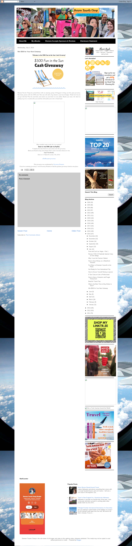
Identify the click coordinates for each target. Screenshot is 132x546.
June (90, 291)
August (91, 246)
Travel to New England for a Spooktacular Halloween (93, 497)
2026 (89, 202)
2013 (89, 308)
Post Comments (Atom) (33, 235)
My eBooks (35, 41)
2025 (89, 205)
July (90, 249)
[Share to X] (29, 170)
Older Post (76, 231)
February (92, 302)
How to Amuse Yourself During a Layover (100, 272)
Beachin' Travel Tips (94, 281)
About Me (23, 41)
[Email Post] (21, 169)
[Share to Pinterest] (33, 170)
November (92, 238)
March (91, 299)
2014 (89, 234)
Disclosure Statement (88, 41)
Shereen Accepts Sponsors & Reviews (60, 41)
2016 (89, 228)
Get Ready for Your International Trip (99, 269)
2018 (89, 223)
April (90, 297)
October (91, 241)
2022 (89, 213)
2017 (89, 226)
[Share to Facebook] (31, 170)
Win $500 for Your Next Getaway (98, 288)
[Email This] (25, 170)
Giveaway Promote (58, 164)
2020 (89, 218)
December (92, 236)
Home (49, 231)
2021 (89, 215)
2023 (89, 210)
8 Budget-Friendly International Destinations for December (95, 508)
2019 (89, 220)
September (92, 244)
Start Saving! (99, 102)
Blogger (79, 540)
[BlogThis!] (27, 170)
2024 (89, 207)
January (91, 304)
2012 (89, 310)
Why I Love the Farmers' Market (98, 258)
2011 (89, 313)
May (90, 294)
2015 (89, 231)
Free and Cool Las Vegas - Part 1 (98, 251)
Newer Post (22, 231)
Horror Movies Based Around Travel (88, 487)
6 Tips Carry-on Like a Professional (98, 274)
